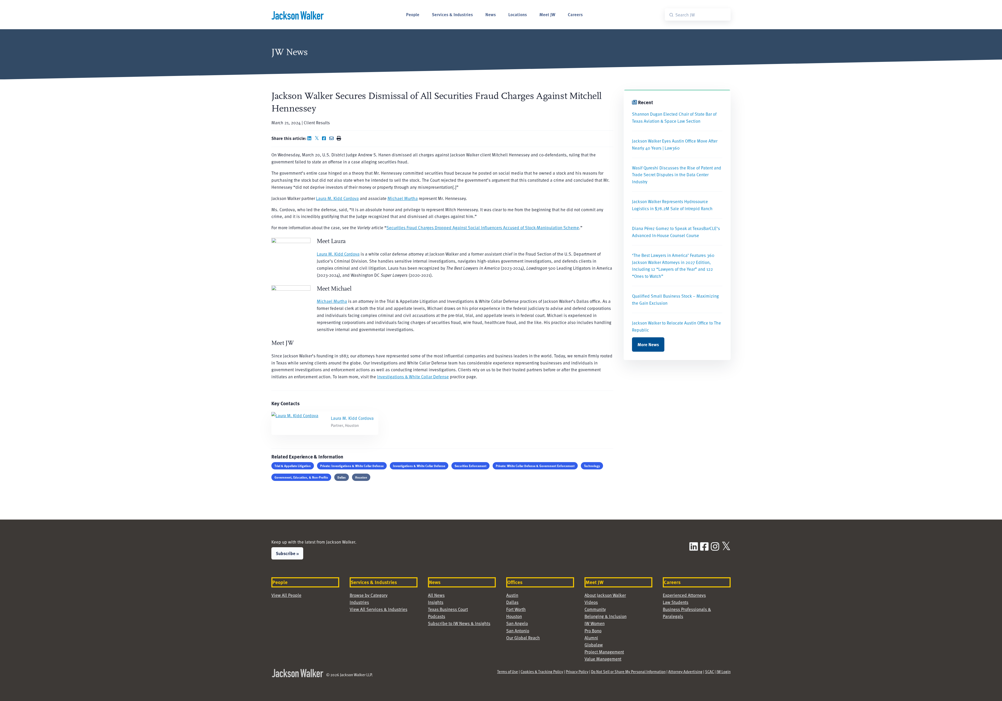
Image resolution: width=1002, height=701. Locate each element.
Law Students (675, 602)
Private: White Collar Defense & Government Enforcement (535, 465)
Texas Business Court (448, 609)
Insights (435, 602)
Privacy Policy (577, 671)
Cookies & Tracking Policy (542, 671)
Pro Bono (592, 630)
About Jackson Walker (605, 595)
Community (595, 609)
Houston (361, 477)
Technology (592, 465)
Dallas (341, 477)
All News (436, 595)
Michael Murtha (402, 198)
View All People (286, 595)
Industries (359, 602)
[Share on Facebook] (325, 138)
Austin (512, 595)
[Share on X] (318, 138)
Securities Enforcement (470, 465)
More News (648, 344)
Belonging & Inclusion (605, 616)
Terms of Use (507, 671)
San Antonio (517, 630)
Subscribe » (287, 553)
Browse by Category (368, 595)
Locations (517, 14)
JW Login (724, 671)
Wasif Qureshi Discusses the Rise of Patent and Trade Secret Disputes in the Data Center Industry (676, 174)
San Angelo (517, 623)
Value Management (602, 659)
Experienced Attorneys (684, 595)
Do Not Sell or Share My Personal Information (628, 671)
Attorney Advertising (685, 671)
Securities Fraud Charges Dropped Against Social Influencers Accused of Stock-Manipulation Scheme (482, 227)
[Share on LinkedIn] (310, 138)
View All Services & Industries (378, 609)
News (490, 14)
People (412, 14)
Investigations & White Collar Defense (413, 376)
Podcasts (436, 616)
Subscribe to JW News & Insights (459, 623)
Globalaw (593, 644)
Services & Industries (452, 14)
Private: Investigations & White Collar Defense (352, 465)
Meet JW (547, 14)
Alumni (591, 637)
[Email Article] (332, 138)
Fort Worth (516, 609)
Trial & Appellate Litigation (293, 465)
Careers (575, 14)
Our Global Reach (523, 637)
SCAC (709, 671)
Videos (591, 602)
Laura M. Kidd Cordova (337, 198)
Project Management (604, 652)
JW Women (594, 623)
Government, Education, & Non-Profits (301, 477)
